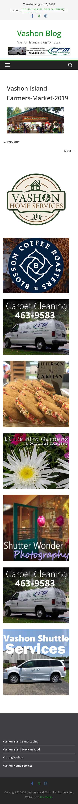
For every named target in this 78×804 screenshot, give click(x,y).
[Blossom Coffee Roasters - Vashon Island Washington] (36, 240)
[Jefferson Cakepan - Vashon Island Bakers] (36, 363)
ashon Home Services (18, 765)
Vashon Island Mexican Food (21, 749)
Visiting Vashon (13, 757)
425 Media (45, 797)
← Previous (11, 142)
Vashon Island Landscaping (20, 741)
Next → (69, 151)
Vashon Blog (39, 33)
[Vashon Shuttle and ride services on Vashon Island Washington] (36, 631)
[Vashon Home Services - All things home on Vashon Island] (36, 168)
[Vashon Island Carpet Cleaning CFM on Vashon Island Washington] (36, 302)
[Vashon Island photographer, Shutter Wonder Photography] (36, 497)
